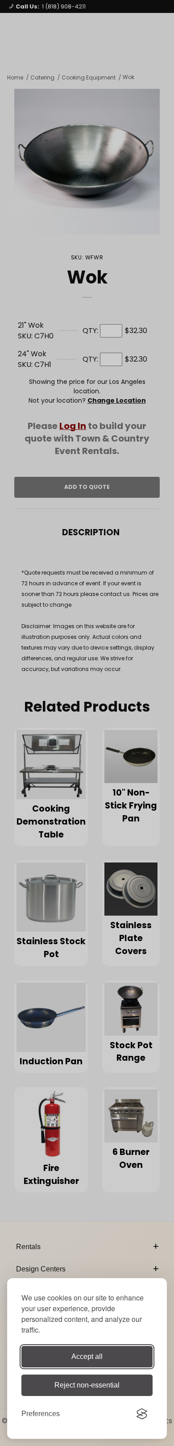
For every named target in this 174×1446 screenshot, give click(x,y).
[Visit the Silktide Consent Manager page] (142, 1414)
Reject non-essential (87, 1385)
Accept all (87, 1356)
